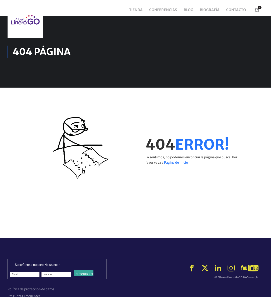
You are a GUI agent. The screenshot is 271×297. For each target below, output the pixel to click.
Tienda (136, 10)
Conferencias (163, 10)
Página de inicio (176, 162)
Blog (188, 10)
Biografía (210, 10)
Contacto (236, 10)
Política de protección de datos (31, 289)
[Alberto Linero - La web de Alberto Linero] (25, 20)
